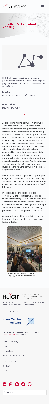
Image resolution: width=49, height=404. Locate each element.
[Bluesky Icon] (17, 384)
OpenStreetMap (9, 335)
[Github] (30, 384)
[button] (42, 6)
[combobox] (25, 392)
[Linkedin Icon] (4, 384)
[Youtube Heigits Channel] (23, 384)
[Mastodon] (11, 384)
